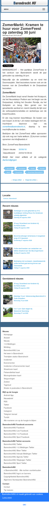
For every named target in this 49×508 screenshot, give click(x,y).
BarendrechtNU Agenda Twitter (16, 456)
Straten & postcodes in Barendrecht (18, 388)
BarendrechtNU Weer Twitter (15, 450)
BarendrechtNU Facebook (14, 427)
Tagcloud (7, 385)
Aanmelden (10, 168)
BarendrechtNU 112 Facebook (16, 434)
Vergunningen (9, 378)
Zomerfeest (18, 172)
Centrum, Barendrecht (10, 198)
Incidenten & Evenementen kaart (17, 366)
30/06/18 (23, 149)
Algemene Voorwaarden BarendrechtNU (20, 479)
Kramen (42, 168)
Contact (7, 487)
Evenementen (9, 363)
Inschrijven (22, 168)
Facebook (8, 408)
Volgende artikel (30, 180)
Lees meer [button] (7, 498)
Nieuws (7, 341)
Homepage (8, 334)
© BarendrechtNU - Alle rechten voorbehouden (22, 470)
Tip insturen (8, 490)
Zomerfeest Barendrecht (35, 172)
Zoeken (7, 381)
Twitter (6, 404)
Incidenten (8, 359)
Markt (8, 172)
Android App (9, 395)
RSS (5, 401)
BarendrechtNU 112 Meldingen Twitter (19, 447)
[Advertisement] (28, 16)
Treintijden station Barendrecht (16, 356)
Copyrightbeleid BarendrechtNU (16, 476)
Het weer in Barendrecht (13, 353)
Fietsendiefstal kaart (12, 372)
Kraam (33, 168)
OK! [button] (24, 505)
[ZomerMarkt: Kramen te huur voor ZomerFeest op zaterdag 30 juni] (22, 49)
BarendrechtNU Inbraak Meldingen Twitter (20, 453)
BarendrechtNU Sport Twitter (15, 463)
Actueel (7, 337)
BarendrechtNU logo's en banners (17, 473)
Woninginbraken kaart (12, 375)
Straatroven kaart (11, 369)
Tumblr (6, 417)
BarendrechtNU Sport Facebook (16, 437)
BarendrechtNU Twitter (13, 444)
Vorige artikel (17, 180)
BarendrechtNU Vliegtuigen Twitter (17, 460)
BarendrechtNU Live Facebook (16, 430)
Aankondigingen (10, 159)
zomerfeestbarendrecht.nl (14, 126)
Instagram (8, 411)
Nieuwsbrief (8, 398)
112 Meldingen (10, 344)
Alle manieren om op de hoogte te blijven (20, 420)
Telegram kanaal (10, 414)
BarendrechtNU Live (12, 350)
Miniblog (7, 347)
